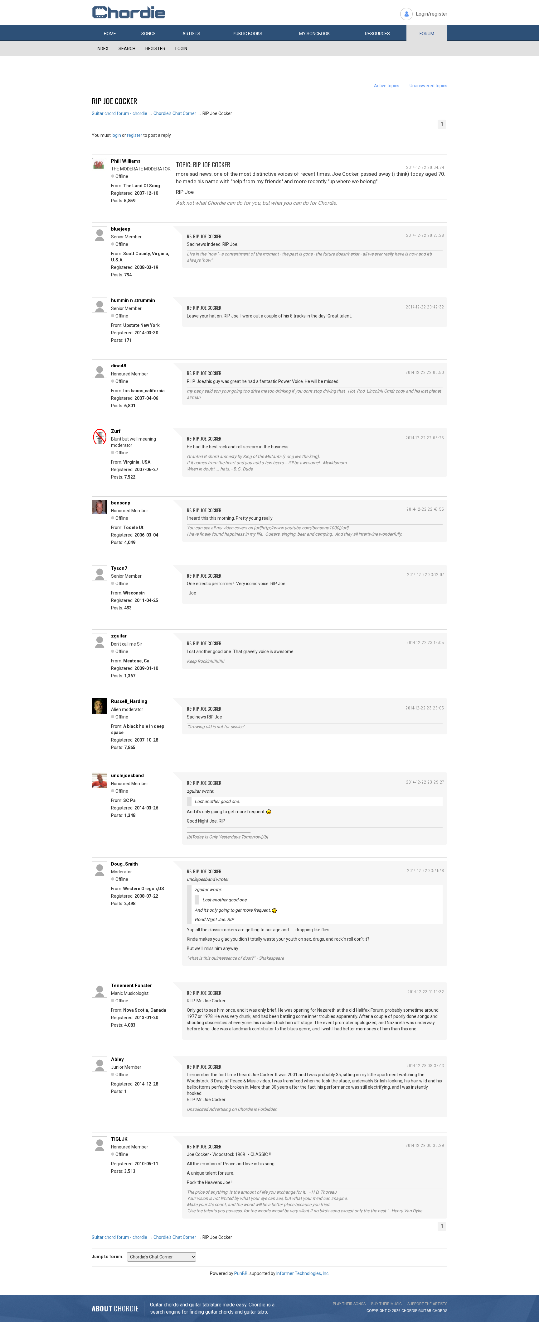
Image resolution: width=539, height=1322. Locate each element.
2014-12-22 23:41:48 (425, 870)
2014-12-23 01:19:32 (425, 991)
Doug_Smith (124, 864)
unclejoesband (127, 775)
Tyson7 (119, 568)
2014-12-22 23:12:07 (425, 574)
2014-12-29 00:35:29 (424, 1145)
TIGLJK (119, 1139)
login (116, 135)
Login (181, 48)
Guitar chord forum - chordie (119, 113)
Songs (148, 33)
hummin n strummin (133, 300)
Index (103, 48)
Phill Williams (125, 161)
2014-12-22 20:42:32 (425, 306)
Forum (427, 33)
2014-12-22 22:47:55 (425, 509)
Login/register (431, 14)
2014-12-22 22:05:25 (424, 437)
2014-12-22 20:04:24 (425, 167)
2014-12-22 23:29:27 (425, 782)
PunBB (241, 1273)
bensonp (120, 503)
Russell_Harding (129, 701)
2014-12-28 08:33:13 (425, 1065)
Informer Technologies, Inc (302, 1273)
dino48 (118, 366)
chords (439, 1311)
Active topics (386, 85)
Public (247, 33)
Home (110, 33)
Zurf (116, 431)
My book (314, 33)
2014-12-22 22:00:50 (424, 372)
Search (127, 48)
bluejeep (120, 229)
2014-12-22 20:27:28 (425, 235)
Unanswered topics (428, 85)
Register (155, 48)
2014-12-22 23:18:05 (425, 642)
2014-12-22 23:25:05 (424, 707)
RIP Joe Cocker (114, 100)
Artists (191, 33)
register (134, 135)
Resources (377, 33)
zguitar (119, 636)
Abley (117, 1059)
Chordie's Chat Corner (174, 113)
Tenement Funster (131, 985)
